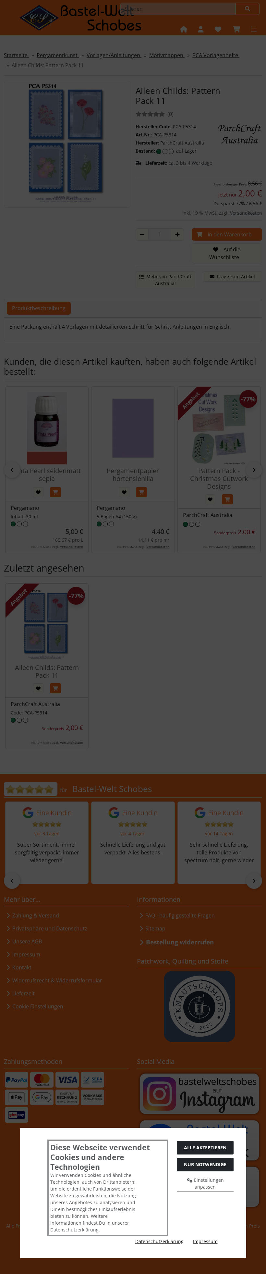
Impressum (205, 1241)
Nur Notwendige (205, 1164)
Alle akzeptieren (205, 1147)
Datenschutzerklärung (159, 1241)
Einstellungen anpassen (208, 1183)
